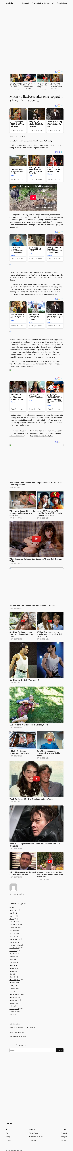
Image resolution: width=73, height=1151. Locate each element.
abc (11, 907)
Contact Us (26, 3)
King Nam (13, 954)
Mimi (11, 974)
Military (12, 971)
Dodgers (12, 930)
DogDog (12, 936)
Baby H (12, 916)
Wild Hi (12, 1014)
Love (11, 959)
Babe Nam (13, 910)
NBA (11, 991)
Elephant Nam (14, 939)
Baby (11, 913)
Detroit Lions (13, 927)
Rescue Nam (13, 997)
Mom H (12, 977)
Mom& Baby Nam (15, 980)
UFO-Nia (12, 1006)
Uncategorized (14, 1009)
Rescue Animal (14, 994)
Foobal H (12, 942)
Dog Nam (12, 933)
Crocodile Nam (14, 925)
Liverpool (12, 956)
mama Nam (13, 965)
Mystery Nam (14, 983)
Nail (11, 985)
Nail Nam (12, 988)
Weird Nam (13, 1012)
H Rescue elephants (16, 945)
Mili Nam (12, 968)
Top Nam (12, 1003)
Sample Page (62, 3)
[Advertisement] (36, 21)
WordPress (18, 1150)
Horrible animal (14, 948)
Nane (23, 136)
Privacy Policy (37, 3)
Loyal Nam (13, 962)
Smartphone (13, 1000)
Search (60, 1050)
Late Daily (9, 3)
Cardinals (12, 922)
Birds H (12, 919)
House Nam (13, 951)
